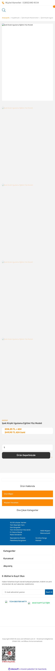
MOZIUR (5, 420)
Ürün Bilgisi (8, 494)
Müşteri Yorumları (11, 503)
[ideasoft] (13, 669)
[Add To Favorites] (52, 455)
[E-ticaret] (27, 669)
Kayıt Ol (49, 592)
